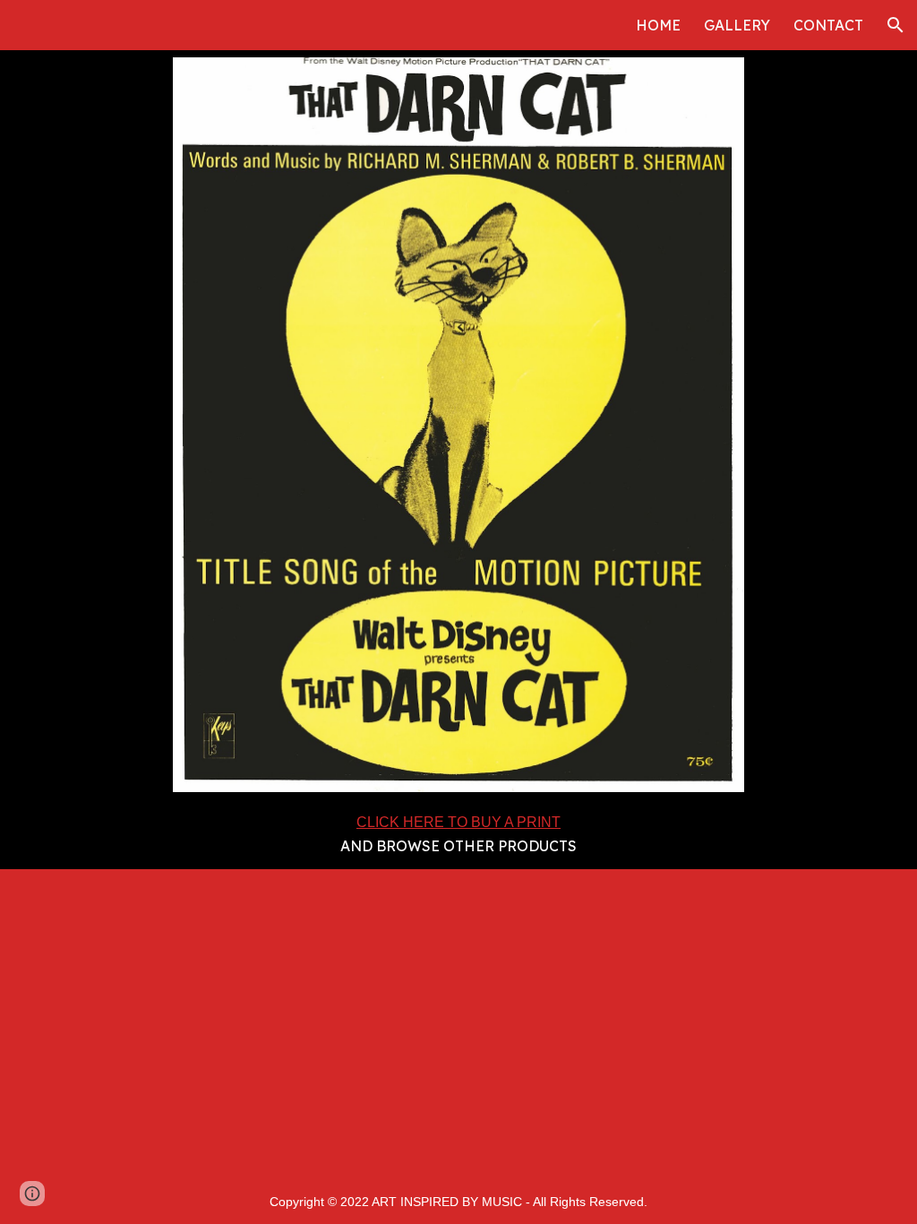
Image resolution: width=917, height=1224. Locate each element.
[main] (458, 834)
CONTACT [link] (828, 25)
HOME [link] (658, 25)
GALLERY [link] (737, 25)
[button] (895, 25)
